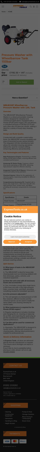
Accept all (28, 242)
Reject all (12, 242)
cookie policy (19, 223)
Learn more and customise (20, 237)
